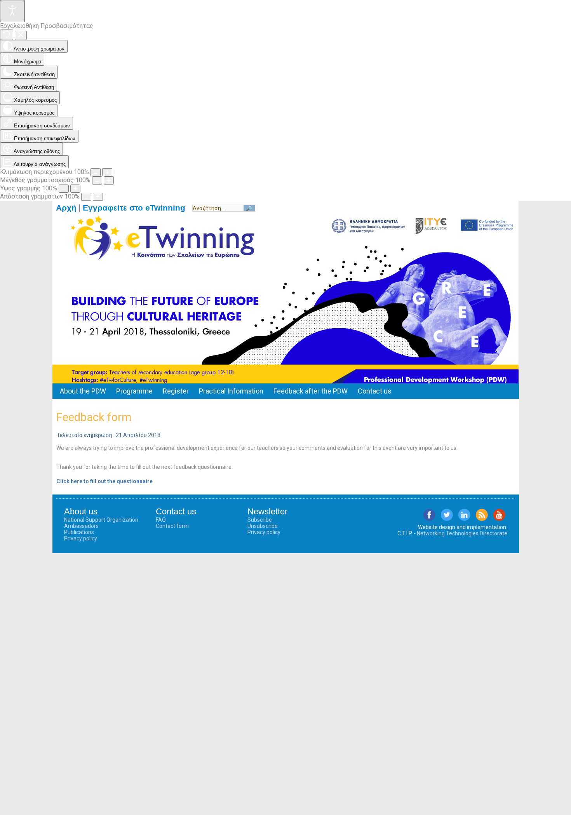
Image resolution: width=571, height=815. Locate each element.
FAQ (161, 520)
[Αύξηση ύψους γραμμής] (75, 189)
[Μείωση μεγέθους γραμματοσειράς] (97, 180)
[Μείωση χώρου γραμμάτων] (86, 197)
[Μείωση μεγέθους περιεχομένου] (96, 172)
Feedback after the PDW (310, 391)
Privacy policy (80, 538)
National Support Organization (101, 520)
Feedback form (94, 417)
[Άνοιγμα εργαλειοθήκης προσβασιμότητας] (12, 11)
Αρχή (66, 207)
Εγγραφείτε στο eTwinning (137, 207)
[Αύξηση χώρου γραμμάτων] (98, 197)
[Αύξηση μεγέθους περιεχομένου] (107, 172)
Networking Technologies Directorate (462, 533)
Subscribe (259, 520)
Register (176, 391)
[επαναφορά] (6, 35)
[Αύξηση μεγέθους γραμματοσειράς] (109, 180)
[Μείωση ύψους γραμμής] (64, 189)
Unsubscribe (262, 526)
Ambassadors (81, 526)
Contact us (375, 391)
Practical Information (231, 391)
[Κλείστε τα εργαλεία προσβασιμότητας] (21, 35)
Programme (134, 391)
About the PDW (83, 391)
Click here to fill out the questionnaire (104, 481)
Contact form (172, 526)
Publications (79, 532)
